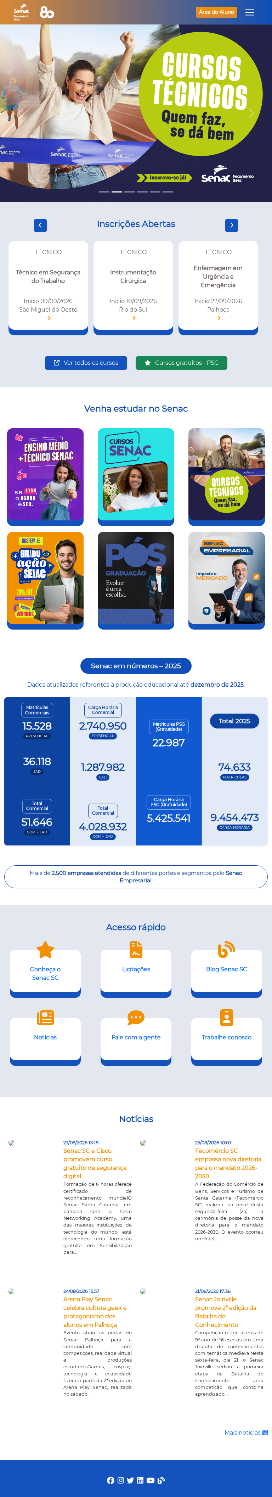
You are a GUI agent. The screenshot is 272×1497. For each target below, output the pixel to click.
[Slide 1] (104, 192)
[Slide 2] (117, 192)
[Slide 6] (168, 192)
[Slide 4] (142, 192)
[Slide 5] (155, 192)
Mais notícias (243, 1432)
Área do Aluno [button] (216, 12)
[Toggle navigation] (249, 12)
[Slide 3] (129, 192)
